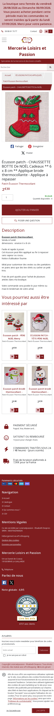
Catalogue (7, 502)
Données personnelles (11, 544)
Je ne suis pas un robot (16, 655)
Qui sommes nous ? (11, 510)
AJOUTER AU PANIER (27, 210)
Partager (19, 146)
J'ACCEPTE (41, 710)
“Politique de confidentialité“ (20, 701)
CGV (5, 513)
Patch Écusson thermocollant (15, 81)
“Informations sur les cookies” (25, 698)
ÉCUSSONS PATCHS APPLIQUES (29, 75)
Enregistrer (37, 146)
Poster (29, 152)
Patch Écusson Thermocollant (18, 183)
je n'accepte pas (13, 710)
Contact (33, 31)
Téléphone (8, 569)
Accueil (8, 75)
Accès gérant (45, 667)
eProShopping (30, 667)
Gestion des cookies (10, 540)
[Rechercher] (50, 67)
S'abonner (44, 650)
